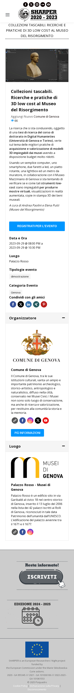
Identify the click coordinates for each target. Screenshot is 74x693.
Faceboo (22, 420)
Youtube (46, 420)
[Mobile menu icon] (7, 15)
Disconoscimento (37, 689)
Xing (36, 304)
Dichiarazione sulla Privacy (44, 685)
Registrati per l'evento (37, 226)
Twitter (21, 304)
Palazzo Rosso (19, 261)
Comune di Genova (46, 116)
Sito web (15, 420)
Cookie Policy (20, 685)
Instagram (30, 420)
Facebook (13, 304)
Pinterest (44, 304)
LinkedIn (28, 304)
